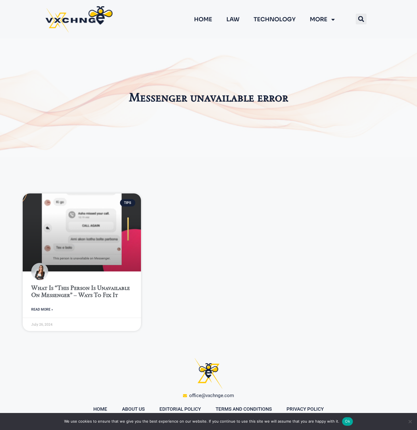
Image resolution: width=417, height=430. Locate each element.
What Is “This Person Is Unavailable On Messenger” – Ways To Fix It (80, 291)
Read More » (42, 309)
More (318, 19)
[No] (410, 421)
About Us (133, 409)
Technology (275, 19)
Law (232, 19)
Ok (347, 421)
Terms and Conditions (244, 409)
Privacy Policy (305, 409)
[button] (361, 19)
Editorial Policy (180, 409)
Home (203, 19)
